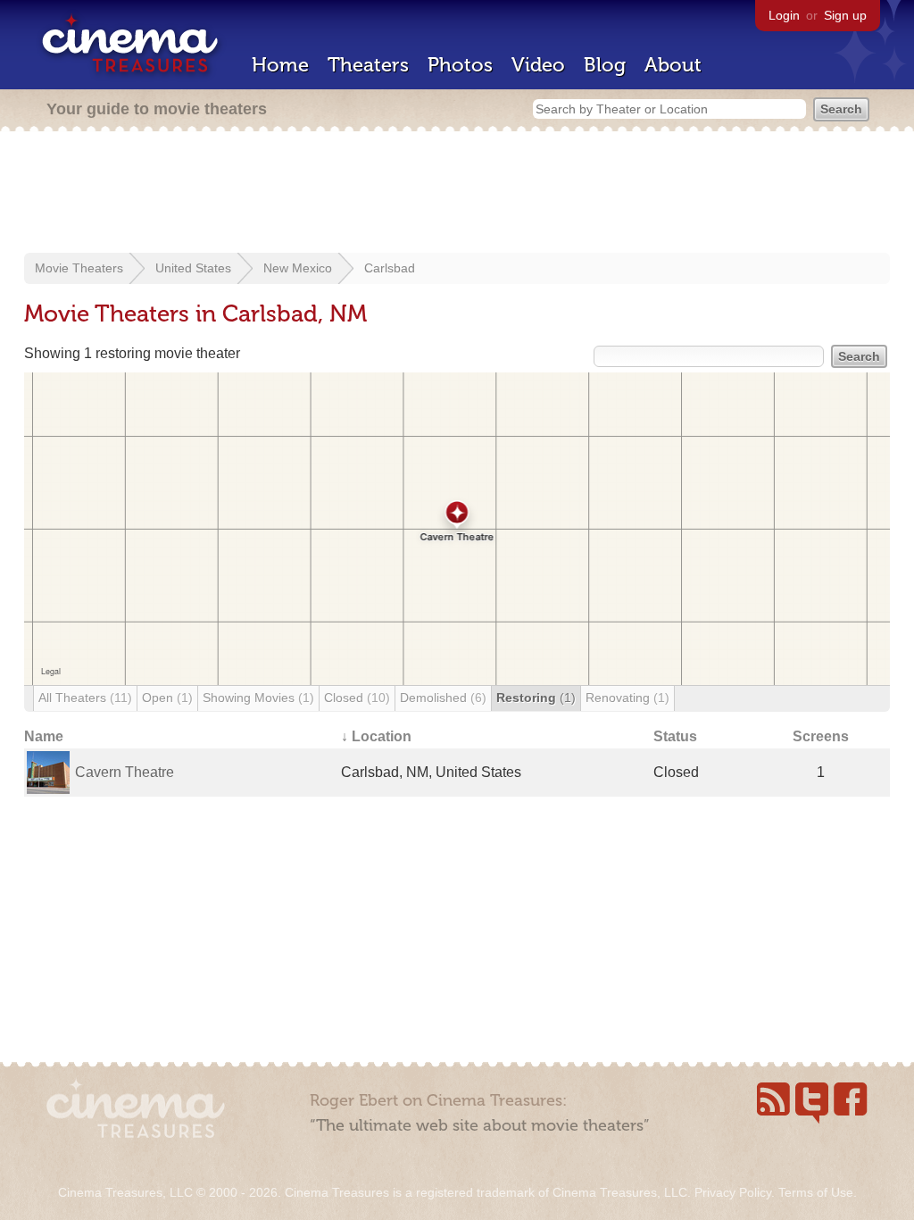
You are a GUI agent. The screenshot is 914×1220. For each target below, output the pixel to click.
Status (675, 736)
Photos (460, 65)
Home (280, 65)
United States (193, 268)
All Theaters (85, 697)
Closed (357, 697)
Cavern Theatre (124, 772)
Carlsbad (389, 268)
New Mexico (297, 268)
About (673, 65)
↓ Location (376, 736)
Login (784, 15)
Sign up (845, 15)
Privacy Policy (732, 1192)
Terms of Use (815, 1192)
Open (167, 697)
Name (43, 736)
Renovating (627, 697)
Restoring (536, 697)
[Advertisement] (457, 194)
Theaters (368, 65)
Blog (605, 65)
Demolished (443, 697)
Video (538, 65)
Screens (821, 736)
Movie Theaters (79, 268)
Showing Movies (258, 697)
